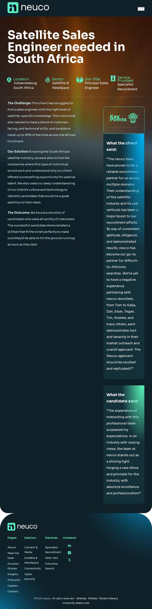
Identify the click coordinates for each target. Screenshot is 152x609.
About (12, 547)
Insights (13, 574)
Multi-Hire (51, 558)
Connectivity (32, 568)
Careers (13, 585)
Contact (13, 591)
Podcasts (14, 580)
